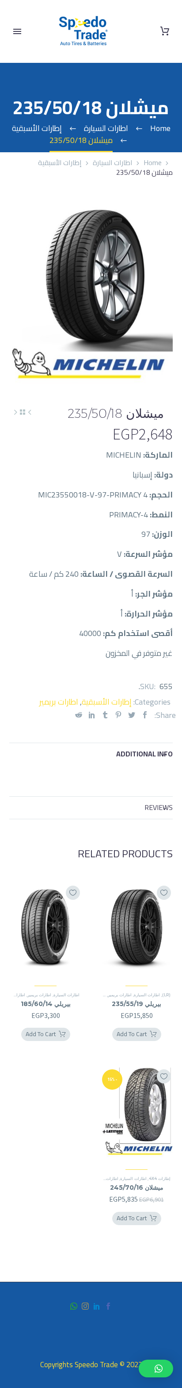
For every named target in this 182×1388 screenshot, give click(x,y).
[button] (156, 1368)
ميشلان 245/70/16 (136, 1187)
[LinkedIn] (92, 715)
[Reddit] (78, 715)
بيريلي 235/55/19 (136, 1004)
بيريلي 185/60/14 (46, 1004)
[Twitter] (131, 715)
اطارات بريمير (58, 701)
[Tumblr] (105, 715)
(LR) (166, 994)
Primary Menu (17, 31)
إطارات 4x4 (160, 1178)
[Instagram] (85, 1306)
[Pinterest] (118, 715)
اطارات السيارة (113, 162)
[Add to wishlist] (164, 893)
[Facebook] (145, 715)
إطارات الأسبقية (60, 162)
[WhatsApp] (73, 1306)
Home (153, 162)
